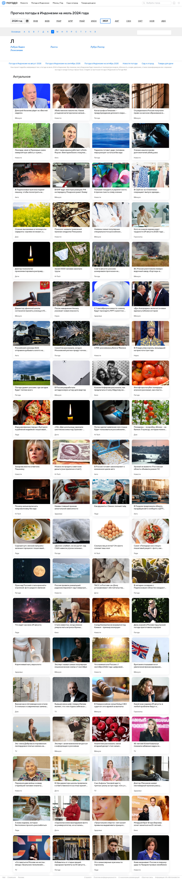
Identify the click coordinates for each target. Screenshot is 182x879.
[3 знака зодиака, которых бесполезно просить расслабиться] (31, 814)
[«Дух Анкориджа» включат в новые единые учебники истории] (150, 300)
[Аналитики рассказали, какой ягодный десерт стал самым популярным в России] (110, 735)
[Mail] (3, 3)
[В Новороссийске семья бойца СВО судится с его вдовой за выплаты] (110, 695)
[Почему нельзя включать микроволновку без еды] (31, 497)
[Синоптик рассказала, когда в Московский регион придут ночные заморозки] (71, 339)
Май (82, 21)
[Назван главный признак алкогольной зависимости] (71, 497)
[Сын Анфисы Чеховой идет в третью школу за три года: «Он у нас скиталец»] (110, 774)
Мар (58, 21)
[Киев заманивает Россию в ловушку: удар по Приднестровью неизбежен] (150, 853)
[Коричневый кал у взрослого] (31, 656)
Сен (128, 21)
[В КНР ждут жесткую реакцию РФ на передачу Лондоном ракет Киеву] (71, 181)
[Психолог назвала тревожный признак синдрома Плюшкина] (71, 220)
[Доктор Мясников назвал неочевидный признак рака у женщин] (150, 774)
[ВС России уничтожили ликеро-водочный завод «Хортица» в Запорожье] (150, 260)
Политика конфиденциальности (105, 877)
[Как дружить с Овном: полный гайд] (110, 497)
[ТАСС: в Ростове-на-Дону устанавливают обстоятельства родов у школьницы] (110, 576)
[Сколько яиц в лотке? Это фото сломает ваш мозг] (110, 537)
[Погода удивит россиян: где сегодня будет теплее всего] (31, 379)
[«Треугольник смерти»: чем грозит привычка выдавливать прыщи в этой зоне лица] (110, 814)
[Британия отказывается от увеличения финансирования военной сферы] (150, 656)
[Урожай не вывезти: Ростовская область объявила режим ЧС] (150, 458)
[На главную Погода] (11, 3)
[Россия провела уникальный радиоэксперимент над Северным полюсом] (71, 576)
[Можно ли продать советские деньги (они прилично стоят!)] (71, 458)
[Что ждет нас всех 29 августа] (31, 616)
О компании (12, 877)
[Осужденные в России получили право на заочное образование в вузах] (150, 102)
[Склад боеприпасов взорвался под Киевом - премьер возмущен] (110, 616)
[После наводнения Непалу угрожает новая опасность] (71, 300)
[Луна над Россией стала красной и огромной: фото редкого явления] (31, 576)
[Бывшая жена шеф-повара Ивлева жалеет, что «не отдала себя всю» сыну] (71, 695)
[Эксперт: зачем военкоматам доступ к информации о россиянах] (71, 735)
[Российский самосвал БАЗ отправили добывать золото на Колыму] (31, 339)
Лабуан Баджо (18, 47)
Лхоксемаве (17, 50)
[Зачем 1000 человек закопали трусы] (71, 260)
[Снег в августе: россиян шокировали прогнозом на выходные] (110, 260)
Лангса (54, 47)
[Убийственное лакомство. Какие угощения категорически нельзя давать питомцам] (71, 102)
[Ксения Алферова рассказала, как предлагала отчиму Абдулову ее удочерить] (110, 379)
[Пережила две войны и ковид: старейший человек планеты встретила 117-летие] (31, 774)
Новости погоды (130, 63)
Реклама (21, 877)
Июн (94, 21)
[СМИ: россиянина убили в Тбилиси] (110, 339)
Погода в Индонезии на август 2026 (25, 63)
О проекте (87, 877)
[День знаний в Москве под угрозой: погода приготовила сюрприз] (150, 616)
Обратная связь (147, 877)
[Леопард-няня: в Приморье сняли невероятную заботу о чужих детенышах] (31, 141)
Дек (163, 21)
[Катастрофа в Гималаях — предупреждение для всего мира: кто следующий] (110, 102)
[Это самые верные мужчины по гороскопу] (110, 853)
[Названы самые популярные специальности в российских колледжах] (110, 220)
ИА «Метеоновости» (172, 877)
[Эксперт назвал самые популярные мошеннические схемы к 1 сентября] (71, 656)
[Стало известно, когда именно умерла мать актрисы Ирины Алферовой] (71, 616)
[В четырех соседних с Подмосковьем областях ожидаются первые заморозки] (150, 576)
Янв (35, 21)
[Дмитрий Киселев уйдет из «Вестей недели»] (31, 102)
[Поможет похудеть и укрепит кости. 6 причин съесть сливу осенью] (110, 181)
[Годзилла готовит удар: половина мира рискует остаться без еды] (110, 141)
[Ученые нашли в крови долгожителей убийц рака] (150, 141)
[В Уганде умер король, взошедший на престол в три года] (150, 339)
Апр (70, 21)
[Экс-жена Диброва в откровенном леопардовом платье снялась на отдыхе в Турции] (31, 735)
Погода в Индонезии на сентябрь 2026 (62, 63)
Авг (117, 21)
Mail (3, 877)
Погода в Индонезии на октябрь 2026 (101, 63)
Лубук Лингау (97, 47)
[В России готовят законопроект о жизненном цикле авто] (110, 458)
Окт (140, 21)
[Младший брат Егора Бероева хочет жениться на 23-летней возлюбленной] (150, 814)
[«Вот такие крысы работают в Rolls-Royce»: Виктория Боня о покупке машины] (71, 141)
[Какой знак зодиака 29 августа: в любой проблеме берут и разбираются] (150, 695)
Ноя (152, 21)
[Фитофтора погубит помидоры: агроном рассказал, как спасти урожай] (150, 379)
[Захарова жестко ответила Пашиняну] (31, 458)
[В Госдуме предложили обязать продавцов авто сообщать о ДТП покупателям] (150, 497)
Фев (47, 21)
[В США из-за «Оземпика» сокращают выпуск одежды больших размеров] (150, 181)
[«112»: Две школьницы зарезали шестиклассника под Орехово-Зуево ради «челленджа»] (71, 418)
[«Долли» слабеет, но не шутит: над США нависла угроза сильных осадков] (71, 537)
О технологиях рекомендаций (128, 877)
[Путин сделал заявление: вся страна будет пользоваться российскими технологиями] (110, 418)
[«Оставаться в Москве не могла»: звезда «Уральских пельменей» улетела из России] (31, 853)
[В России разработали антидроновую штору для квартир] (71, 379)
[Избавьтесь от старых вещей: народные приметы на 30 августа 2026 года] (71, 853)
